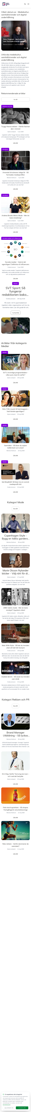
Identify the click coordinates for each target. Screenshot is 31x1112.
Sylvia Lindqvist (12, 131)
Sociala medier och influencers (12, 238)
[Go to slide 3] (27, 48)
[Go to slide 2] (25, 48)
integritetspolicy (6, 1104)
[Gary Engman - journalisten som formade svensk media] (15, 36)
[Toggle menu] (28, 4)
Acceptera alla (22, 1107)
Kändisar (5, 149)
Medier (7, 36)
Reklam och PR (7, 106)
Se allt (15, 99)
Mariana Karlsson (8, 44)
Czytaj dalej (15, 313)
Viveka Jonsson (12, 267)
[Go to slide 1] (24, 48)
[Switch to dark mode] (25, 3)
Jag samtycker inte (9, 1107)
